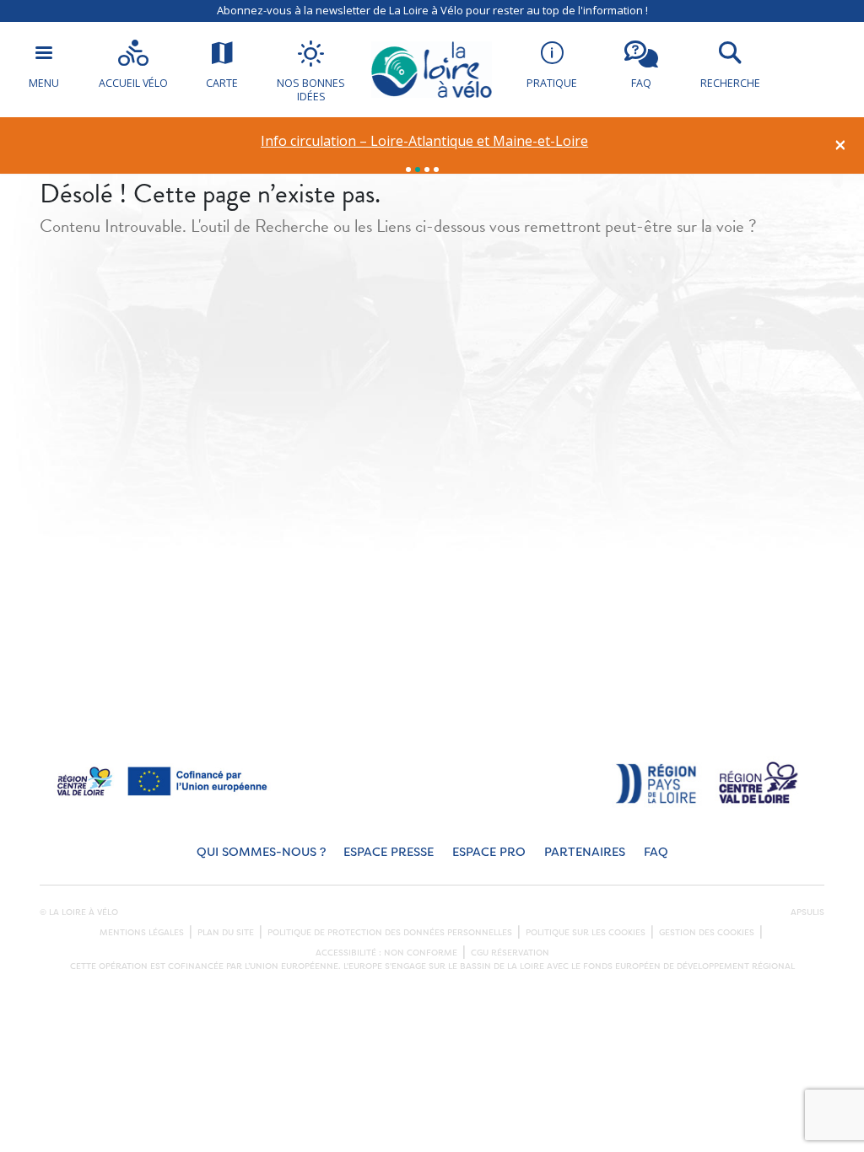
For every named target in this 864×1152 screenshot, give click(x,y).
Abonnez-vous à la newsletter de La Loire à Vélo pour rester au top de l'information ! (432, 10)
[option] (425, 141)
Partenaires (584, 852)
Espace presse (388, 852)
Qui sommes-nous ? (261, 852)
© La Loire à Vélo (79, 912)
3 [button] (426, 169)
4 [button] (436, 169)
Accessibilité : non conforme (386, 953)
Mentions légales (142, 933)
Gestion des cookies (706, 933)
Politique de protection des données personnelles (389, 933)
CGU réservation (510, 953)
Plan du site (225, 933)
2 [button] (417, 169)
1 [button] (408, 169)
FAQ (656, 852)
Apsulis (807, 912)
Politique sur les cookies (585, 933)
